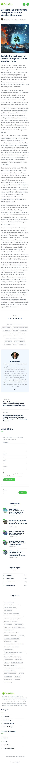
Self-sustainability (8, 679)
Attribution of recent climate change (20, 327)
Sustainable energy (8, 682)
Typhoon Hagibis (22, 344)
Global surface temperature (17, 662)
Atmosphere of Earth (8, 630)
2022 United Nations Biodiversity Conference (13, 616)
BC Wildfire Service (6, 330)
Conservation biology (8, 649)
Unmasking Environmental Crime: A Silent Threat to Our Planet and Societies (17, 542)
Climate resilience (8, 646)
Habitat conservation (8, 668)
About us (5, 738)
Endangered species (8, 659)
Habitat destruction (19, 668)
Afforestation (7, 618)
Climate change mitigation (18, 644)
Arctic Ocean (7, 627)
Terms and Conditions (8, 748)
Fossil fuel (23, 335)
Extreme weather (7, 335)
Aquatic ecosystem (18, 624)
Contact (5, 741)
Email (5, 460)
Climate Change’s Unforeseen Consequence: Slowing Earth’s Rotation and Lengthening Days (14, 403)
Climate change (7, 644)
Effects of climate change (15, 656)
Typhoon (15, 344)
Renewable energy (8, 676)
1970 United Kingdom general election (12, 604)
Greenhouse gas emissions (11, 338)
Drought (22, 333)
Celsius (15, 641)
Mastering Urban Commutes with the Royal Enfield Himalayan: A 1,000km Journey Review (18, 523)
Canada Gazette (23, 330)
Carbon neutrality (7, 641)
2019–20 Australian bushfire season (14, 324)
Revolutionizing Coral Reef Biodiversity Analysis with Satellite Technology (16, 533)
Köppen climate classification (10, 673)
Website (5, 466)
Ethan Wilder (7, 19)
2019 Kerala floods (8, 610)
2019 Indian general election (10, 607)
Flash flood (16, 335)
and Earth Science (8, 624)
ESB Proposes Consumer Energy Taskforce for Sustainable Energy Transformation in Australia (17, 553)
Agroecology (14, 621)
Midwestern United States (19, 341)
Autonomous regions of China (10, 635)
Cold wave (15, 333)
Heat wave (22, 338)
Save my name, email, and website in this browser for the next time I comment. (13, 475)
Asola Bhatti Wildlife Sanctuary (18, 627)
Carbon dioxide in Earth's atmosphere (11, 638)
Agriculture (6, 621)
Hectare (13, 670)
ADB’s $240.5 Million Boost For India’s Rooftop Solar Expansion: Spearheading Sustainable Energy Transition (15, 418)
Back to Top (15, 762)
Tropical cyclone (7, 344)
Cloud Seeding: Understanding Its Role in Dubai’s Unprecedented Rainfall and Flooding (16, 511)
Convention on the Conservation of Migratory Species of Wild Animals (13, 653)
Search (5, 490)
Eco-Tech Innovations (11, 582)
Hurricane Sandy (8, 341)
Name (5, 454)
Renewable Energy (10, 585)
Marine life (21, 673)
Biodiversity (9, 575)
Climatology (8, 333)
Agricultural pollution (6, 327)
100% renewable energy (9, 602)
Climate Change (15, 19)
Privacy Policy (6, 745)
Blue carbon (15, 330)
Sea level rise (17, 676)
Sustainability (17, 679)
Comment (6, 442)
